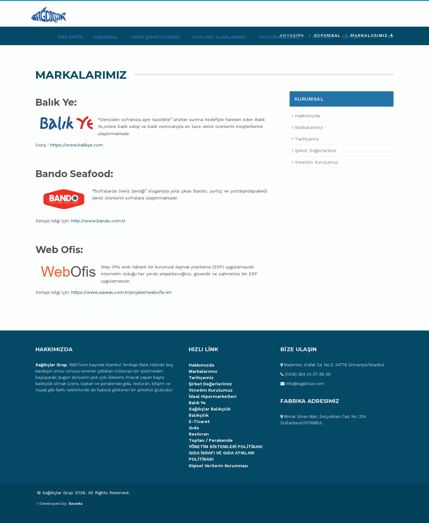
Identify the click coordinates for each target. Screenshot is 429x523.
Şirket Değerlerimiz (316, 150)
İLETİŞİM (351, 36)
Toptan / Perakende (211, 440)
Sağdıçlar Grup (51, 364)
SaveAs (75, 503)
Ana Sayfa (70, 36)
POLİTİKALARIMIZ (279, 37)
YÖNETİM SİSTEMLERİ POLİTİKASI (226, 446)
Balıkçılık (199, 415)
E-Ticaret (199, 421)
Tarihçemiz (307, 138)
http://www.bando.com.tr (98, 220)
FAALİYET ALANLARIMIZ (220, 37)
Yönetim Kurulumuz (316, 162)
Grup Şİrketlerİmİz (155, 37)
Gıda (194, 427)
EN (390, 36)
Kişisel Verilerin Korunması (218, 465)
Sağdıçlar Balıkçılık (210, 408)
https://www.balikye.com (76, 144)
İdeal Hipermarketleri (212, 396)
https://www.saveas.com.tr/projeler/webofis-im (121, 292)
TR (374, 36)
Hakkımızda (307, 115)
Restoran (199, 433)
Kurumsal (105, 37)
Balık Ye (197, 402)
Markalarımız (309, 127)
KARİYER (322, 36)
